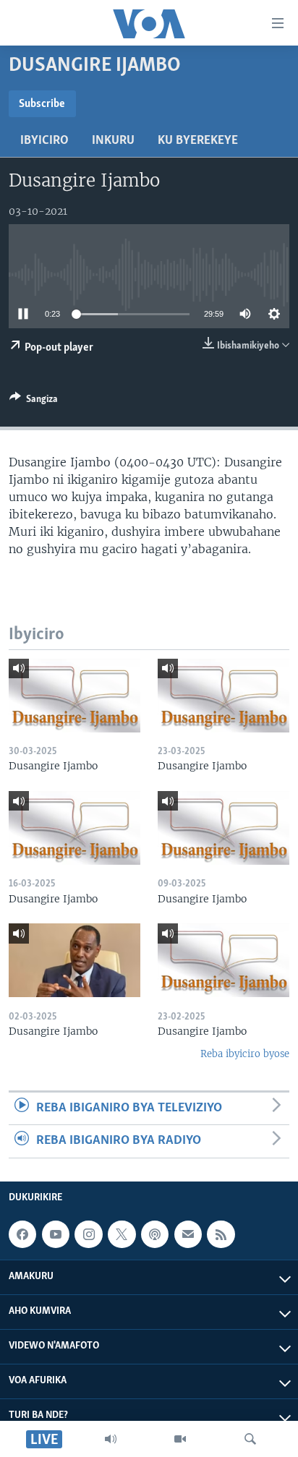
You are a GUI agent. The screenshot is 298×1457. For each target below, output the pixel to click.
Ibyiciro (44, 141)
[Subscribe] (188, 1234)
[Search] (250, 1439)
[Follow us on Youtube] (55, 1234)
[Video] (180, 1439)
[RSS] (220, 1234)
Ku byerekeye (198, 141)
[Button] (33, 401)
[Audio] (110, 1439)
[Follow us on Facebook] (22, 1234)
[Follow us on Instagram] (88, 1234)
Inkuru (113, 141)
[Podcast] (155, 1234)
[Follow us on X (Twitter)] (121, 1234)
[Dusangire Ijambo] (74, 695)
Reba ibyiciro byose (244, 1054)
